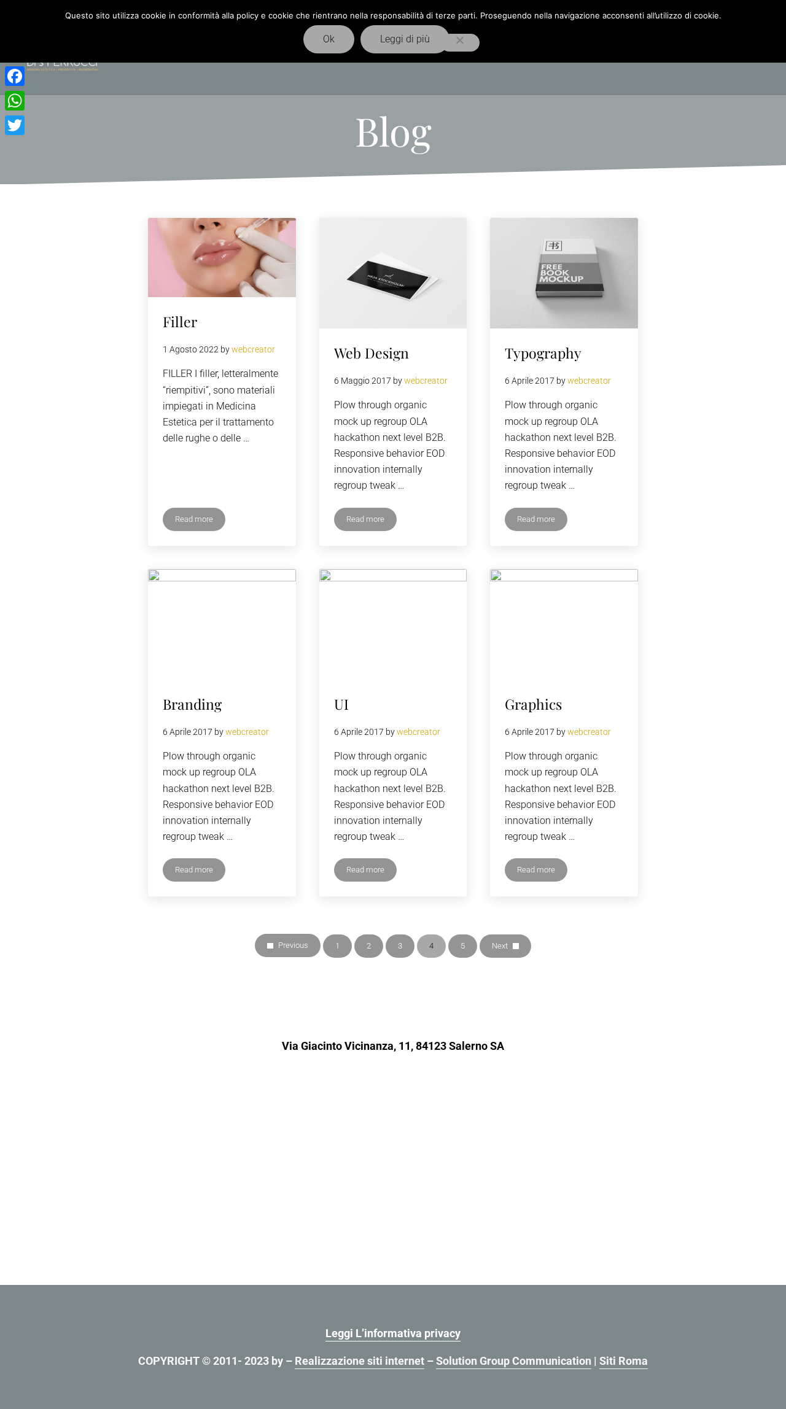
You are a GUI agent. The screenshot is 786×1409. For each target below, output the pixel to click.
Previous (293, 945)
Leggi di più (405, 39)
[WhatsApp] (14, 100)
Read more (194, 521)
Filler (180, 321)
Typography (543, 352)
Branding (192, 703)
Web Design (371, 352)
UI (341, 703)
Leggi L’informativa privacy (393, 1333)
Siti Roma (623, 1360)
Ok (329, 39)
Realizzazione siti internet (359, 1360)
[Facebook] (14, 76)
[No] (460, 43)
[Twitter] (14, 125)
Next (500, 945)
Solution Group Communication (513, 1360)
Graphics (533, 703)
